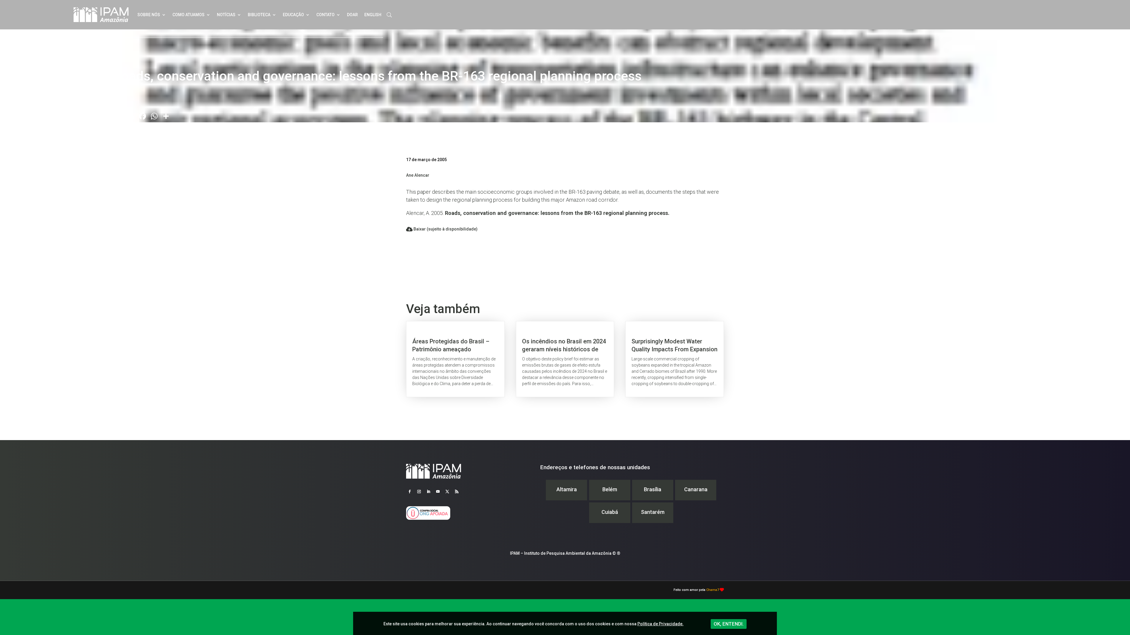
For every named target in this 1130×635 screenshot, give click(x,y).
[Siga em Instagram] (419, 491)
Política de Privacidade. (660, 623)
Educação (293, 14)
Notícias (226, 14)
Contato (325, 14)
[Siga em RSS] (456, 491)
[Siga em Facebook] (409, 491)
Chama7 (712, 590)
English (372, 14)
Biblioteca (259, 14)
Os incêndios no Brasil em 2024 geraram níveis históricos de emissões (565, 359)
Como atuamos (188, 14)
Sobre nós (148, 14)
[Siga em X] (447, 491)
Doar (352, 14)
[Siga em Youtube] (437, 491)
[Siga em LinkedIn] (428, 491)
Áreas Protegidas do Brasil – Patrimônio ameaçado (455, 359)
